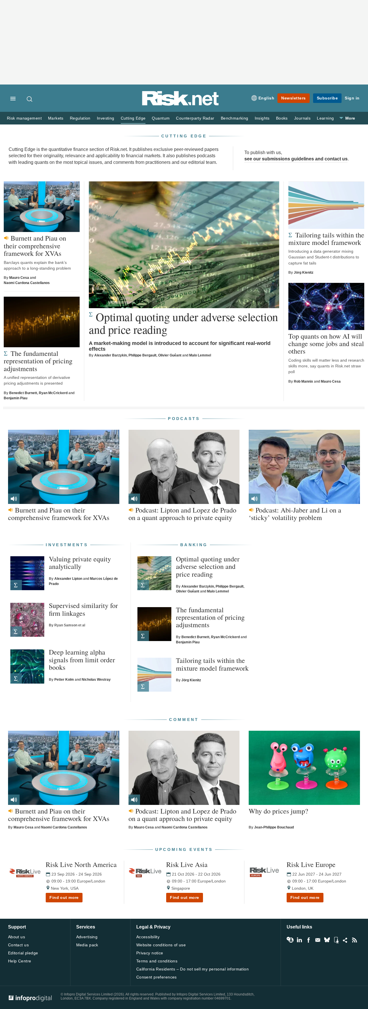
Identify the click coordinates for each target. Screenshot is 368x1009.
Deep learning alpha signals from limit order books (82, 659)
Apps (336, 940)
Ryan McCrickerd (53, 393)
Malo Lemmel (200, 355)
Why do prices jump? (278, 811)
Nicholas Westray (96, 680)
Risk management (24, 118)
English (266, 98)
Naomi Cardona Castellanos (27, 283)
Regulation (80, 118)
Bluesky (326, 940)
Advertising (87, 937)
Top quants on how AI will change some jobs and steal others (326, 343)
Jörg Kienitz (303, 272)
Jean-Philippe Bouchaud (274, 827)
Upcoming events (184, 849)
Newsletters (293, 98)
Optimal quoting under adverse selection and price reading (183, 323)
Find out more (64, 897)
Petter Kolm (64, 680)
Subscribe (327, 98)
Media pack (87, 945)
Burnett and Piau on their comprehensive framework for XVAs (35, 245)
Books (282, 118)
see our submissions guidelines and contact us (296, 158)
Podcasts (184, 418)
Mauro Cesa (19, 277)
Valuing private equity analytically (80, 562)
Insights (262, 118)
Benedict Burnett (23, 393)
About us (16, 937)
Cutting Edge (133, 118)
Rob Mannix (303, 381)
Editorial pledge (23, 953)
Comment (184, 719)
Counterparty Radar (195, 118)
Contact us (18, 945)
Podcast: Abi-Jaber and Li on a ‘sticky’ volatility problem (295, 513)
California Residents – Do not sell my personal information (192, 969)
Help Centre (19, 961)
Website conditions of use (161, 945)
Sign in (352, 98)
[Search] (29, 98)
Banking (194, 544)
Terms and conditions (156, 961)
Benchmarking (234, 118)
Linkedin (299, 940)
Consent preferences (156, 977)
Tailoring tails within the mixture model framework (326, 238)
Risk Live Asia (187, 864)
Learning (325, 118)
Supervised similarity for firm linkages (83, 609)
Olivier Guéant (169, 355)
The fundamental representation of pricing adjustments (38, 361)
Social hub (345, 940)
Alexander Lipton (68, 579)
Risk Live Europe (311, 864)
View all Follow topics (290, 940)
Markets (56, 118)
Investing (105, 118)
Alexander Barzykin (110, 355)
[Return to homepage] (180, 104)
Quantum (161, 118)
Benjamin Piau (15, 398)
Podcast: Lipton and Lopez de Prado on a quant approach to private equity (182, 513)
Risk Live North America (81, 864)
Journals (302, 118)
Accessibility (148, 937)
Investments (67, 544)
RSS (354, 940)
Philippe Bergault (142, 355)
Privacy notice (149, 953)
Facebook (308, 940)
